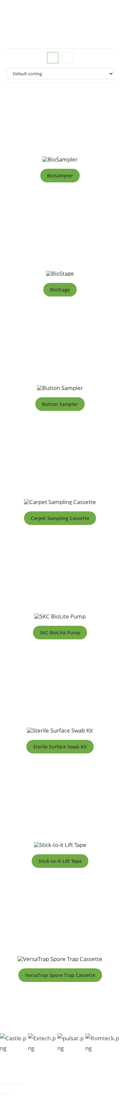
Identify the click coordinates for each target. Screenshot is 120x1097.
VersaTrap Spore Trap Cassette (60, 975)
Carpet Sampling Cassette (60, 518)
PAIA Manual (102, 1061)
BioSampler (60, 175)
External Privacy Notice (81, 1069)
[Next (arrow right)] (8, 1094)
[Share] (14, 1083)
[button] (114, 25)
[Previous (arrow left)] (2, 1094)
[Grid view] (52, 57)
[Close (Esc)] (20, 1083)
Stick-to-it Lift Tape (60, 861)
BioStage (60, 290)
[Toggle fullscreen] (8, 1083)
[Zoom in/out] (2, 1083)
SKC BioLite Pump (60, 632)
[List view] (67, 57)
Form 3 (43, 1069)
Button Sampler (60, 404)
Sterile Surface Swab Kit (60, 746)
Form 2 (23, 1069)
